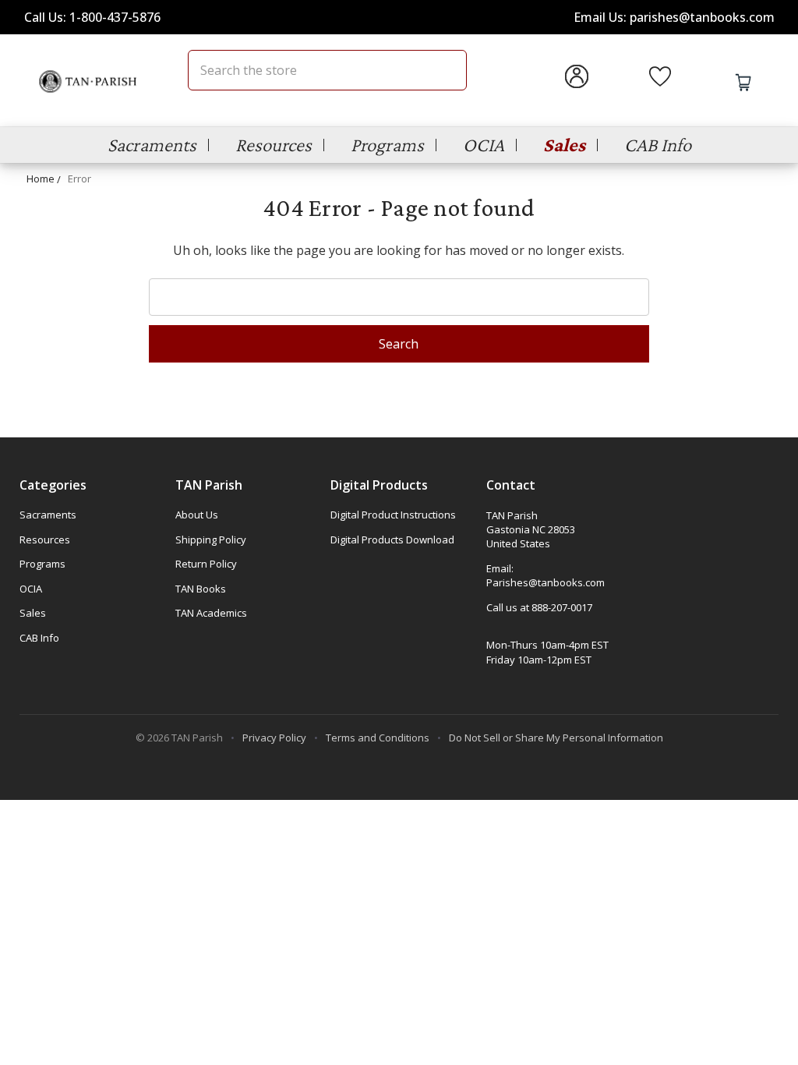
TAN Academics (211, 613)
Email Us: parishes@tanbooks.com (674, 17)
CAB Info (657, 144)
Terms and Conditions (377, 738)
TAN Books (200, 589)
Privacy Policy (274, 738)
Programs (387, 144)
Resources (273, 144)
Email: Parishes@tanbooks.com (545, 575)
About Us (196, 515)
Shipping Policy (210, 539)
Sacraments (152, 144)
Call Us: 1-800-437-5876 (92, 17)
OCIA (483, 144)
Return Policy (206, 564)
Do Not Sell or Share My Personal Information (556, 738)
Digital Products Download (392, 539)
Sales (564, 144)
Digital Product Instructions (393, 515)
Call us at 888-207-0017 (539, 607)
